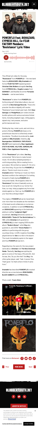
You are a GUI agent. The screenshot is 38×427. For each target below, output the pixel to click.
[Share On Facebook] (22, 358)
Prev (7, 367)
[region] (19, 417)
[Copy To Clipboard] (34, 358)
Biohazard (15, 358)
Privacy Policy (12, 419)
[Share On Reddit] (30, 358)
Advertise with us (19, 406)
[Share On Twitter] (26, 358)
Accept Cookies (28, 423)
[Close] (35, 411)
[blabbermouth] (15, 6)
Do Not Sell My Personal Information (12, 423)
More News (19, 367)
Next (30, 367)
